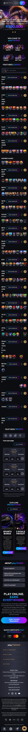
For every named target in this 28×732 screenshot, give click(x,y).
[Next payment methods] (23, 636)
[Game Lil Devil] (25, 264)
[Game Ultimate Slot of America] (10, 399)
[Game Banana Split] (25, 321)
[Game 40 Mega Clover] (21, 357)
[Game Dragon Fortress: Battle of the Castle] (25, 295)
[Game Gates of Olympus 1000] (14, 88)
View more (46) (12, 170)
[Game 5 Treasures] (6, 108)
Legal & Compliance (9, 649)
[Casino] (4, 729)
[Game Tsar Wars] (10, 221)
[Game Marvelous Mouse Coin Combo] (25, 108)
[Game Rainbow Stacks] (3, 252)
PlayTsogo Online (9, 659)
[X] (16, 693)
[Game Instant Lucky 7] (21, 370)
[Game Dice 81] (25, 334)
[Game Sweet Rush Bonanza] (17, 88)
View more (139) (12, 127)
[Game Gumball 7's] (14, 252)
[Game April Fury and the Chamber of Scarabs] (21, 234)
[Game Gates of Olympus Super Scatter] (3, 88)
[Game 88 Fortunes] (17, 108)
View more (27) (12, 241)
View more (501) (12, 418)
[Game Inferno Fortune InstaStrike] (21, 426)
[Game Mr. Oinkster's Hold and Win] (17, 151)
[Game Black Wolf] (17, 411)
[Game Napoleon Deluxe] (21, 180)
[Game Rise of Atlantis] (14, 180)
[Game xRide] (25, 386)
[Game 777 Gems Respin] (21, 411)
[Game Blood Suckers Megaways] (17, 194)
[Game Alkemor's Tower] (17, 234)
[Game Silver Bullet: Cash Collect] (25, 133)
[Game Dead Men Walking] (14, 221)
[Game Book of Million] (3, 321)
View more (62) (12, 328)
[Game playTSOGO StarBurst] (6, 207)
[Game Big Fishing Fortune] (6, 163)
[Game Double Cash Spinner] (17, 163)
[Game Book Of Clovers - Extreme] (10, 280)
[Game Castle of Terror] (6, 264)
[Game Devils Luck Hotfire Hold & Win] (14, 307)
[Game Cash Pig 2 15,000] (25, 151)
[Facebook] (9, 693)
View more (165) (12, 188)
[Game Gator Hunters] (3, 221)
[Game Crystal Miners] (6, 334)
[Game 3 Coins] (14, 411)
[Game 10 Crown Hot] (25, 120)
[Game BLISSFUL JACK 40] (17, 334)
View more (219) (12, 303)
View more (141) (12, 115)
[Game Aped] (14, 295)
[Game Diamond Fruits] (14, 264)
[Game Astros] (10, 194)
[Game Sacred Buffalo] (25, 426)
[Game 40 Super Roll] (3, 120)
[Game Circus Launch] (21, 386)
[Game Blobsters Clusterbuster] (3, 194)
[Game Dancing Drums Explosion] (14, 108)
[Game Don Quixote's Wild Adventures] (21, 295)
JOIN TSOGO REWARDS (14, 620)
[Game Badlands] (6, 252)
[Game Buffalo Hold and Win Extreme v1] (6, 151)
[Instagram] (12, 693)
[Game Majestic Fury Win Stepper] (25, 180)
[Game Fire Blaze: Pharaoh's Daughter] (10, 133)
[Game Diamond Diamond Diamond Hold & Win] (21, 151)
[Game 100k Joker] (10, 321)
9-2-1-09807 (18, 705)
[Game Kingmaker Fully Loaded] (21, 264)
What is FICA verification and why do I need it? (14, 574)
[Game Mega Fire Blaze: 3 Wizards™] (21, 133)
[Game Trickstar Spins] (25, 307)
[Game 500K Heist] (17, 321)
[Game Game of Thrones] (3, 180)
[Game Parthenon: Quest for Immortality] (3, 207)
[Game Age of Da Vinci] (10, 295)
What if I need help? (14, 585)
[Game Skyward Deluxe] (3, 386)
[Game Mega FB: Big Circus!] (6, 133)
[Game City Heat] (21, 280)
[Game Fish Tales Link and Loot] (17, 426)
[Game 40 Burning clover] (17, 120)
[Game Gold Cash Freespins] (21, 163)
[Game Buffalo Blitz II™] (14, 133)
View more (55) (12, 342)
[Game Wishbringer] (6, 399)
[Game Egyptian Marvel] (25, 280)
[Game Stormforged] (25, 399)
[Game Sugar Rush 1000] (25, 88)
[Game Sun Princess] (21, 399)
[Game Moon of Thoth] (6, 321)
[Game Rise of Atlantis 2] (10, 180)
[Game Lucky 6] (3, 370)
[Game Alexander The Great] (14, 194)
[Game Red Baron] (10, 386)
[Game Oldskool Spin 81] (21, 334)
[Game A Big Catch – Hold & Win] (10, 234)
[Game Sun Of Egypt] (6, 411)
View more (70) (12, 228)
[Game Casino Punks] (6, 295)
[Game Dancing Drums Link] (21, 108)
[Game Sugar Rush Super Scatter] (10, 88)
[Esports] (17, 729)
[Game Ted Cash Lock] (6, 180)
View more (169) (12, 271)
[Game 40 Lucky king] (21, 120)
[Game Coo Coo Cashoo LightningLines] (10, 307)
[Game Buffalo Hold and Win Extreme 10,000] (3, 151)
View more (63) (12, 259)
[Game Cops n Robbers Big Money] (14, 163)
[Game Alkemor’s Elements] (14, 234)
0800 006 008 (14, 708)
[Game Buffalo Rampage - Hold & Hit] (14, 280)
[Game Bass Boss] (6, 194)
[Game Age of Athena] (21, 321)
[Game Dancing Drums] (25, 357)
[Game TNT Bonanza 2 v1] (14, 151)
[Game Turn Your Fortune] (17, 207)
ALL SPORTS (19, 444)
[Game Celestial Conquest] (17, 280)
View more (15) (12, 377)
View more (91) (12, 215)
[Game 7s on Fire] (10, 108)
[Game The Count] (17, 399)
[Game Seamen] (6, 221)
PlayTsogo (6, 664)
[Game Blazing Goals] (17, 295)
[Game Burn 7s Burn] (10, 163)
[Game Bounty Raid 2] (21, 194)
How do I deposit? (14, 568)
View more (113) (12, 201)
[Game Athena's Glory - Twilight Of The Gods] (6, 280)
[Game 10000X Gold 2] (3, 307)
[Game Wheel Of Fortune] (10, 370)
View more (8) (13, 364)
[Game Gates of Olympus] (6, 88)
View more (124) (12, 95)
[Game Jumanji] (14, 207)
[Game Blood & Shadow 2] (25, 221)
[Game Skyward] (17, 386)
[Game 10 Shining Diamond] (14, 120)
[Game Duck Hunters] (17, 221)
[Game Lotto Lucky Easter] (25, 252)
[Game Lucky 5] (25, 370)
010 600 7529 (17, 687)
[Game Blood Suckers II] (25, 207)
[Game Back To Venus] (25, 234)
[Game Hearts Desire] (3, 234)
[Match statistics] (22, 458)
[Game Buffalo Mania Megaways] (25, 194)
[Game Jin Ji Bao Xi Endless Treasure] (3, 108)
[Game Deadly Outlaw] (10, 252)
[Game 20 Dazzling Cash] (10, 120)
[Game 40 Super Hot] (6, 120)
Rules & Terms (7, 654)
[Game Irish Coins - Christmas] (17, 252)
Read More (8, 552)
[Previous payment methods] (4, 636)
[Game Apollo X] (10, 334)
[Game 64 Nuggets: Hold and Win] (6, 426)
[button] (25, 77)
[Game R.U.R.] (3, 334)
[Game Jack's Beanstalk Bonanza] (17, 307)
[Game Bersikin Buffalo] (10, 426)
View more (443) (12, 77)
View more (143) (12, 141)
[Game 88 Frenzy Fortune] (6, 234)
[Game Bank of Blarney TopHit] (6, 307)
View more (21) (12, 406)
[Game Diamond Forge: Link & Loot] (14, 426)
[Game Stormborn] (3, 399)
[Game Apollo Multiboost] (14, 334)
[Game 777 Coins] (10, 411)
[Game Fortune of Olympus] (21, 88)
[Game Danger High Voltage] (10, 264)
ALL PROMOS (14, 509)
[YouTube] (19, 693)
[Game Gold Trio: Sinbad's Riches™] (3, 133)
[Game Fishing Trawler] (14, 321)
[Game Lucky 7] (14, 370)
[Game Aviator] (14, 386)
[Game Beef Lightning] (3, 264)
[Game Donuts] (17, 264)
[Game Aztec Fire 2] (25, 411)
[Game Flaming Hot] (17, 357)
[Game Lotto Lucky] (21, 252)
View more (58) (12, 287)
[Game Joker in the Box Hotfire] (21, 307)
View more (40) (12, 393)
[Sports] (10, 729)
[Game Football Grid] (6, 370)
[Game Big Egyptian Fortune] (3, 163)
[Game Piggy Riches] (10, 207)
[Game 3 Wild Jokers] (3, 295)
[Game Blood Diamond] (21, 221)
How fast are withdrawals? (14, 580)
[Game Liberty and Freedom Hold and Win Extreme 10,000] (10, 151)
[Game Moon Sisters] (3, 411)
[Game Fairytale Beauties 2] (3, 280)
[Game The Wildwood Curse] (14, 399)
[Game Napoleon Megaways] (17, 180)
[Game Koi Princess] (21, 207)
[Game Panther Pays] (17, 133)
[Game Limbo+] (6, 386)
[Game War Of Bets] (17, 370)
